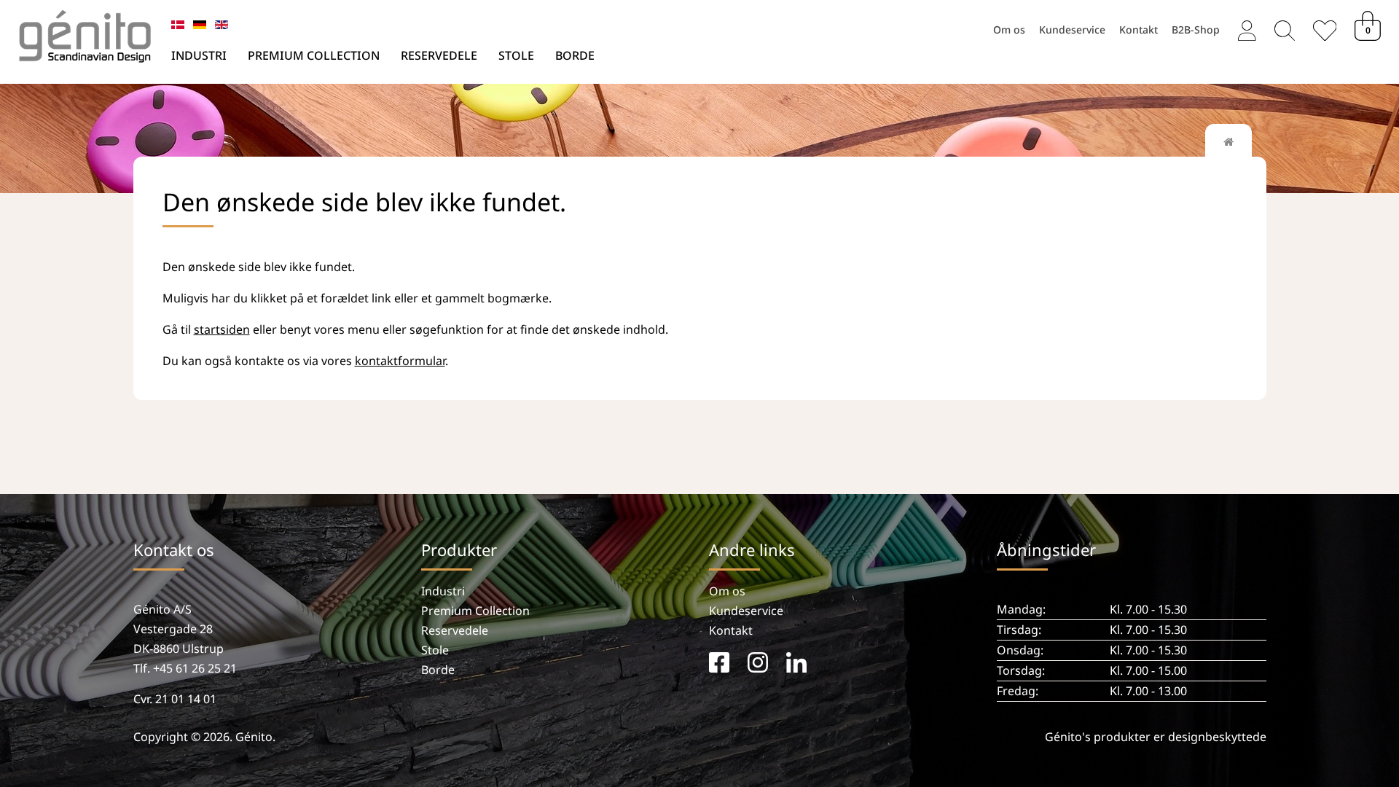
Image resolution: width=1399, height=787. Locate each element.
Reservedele (439, 55)
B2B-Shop (1196, 28)
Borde (575, 55)
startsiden (222, 329)
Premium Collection (314, 55)
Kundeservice (1072, 28)
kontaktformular (400, 361)
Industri (199, 55)
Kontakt (1138, 28)
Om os (1009, 28)
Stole (516, 55)
